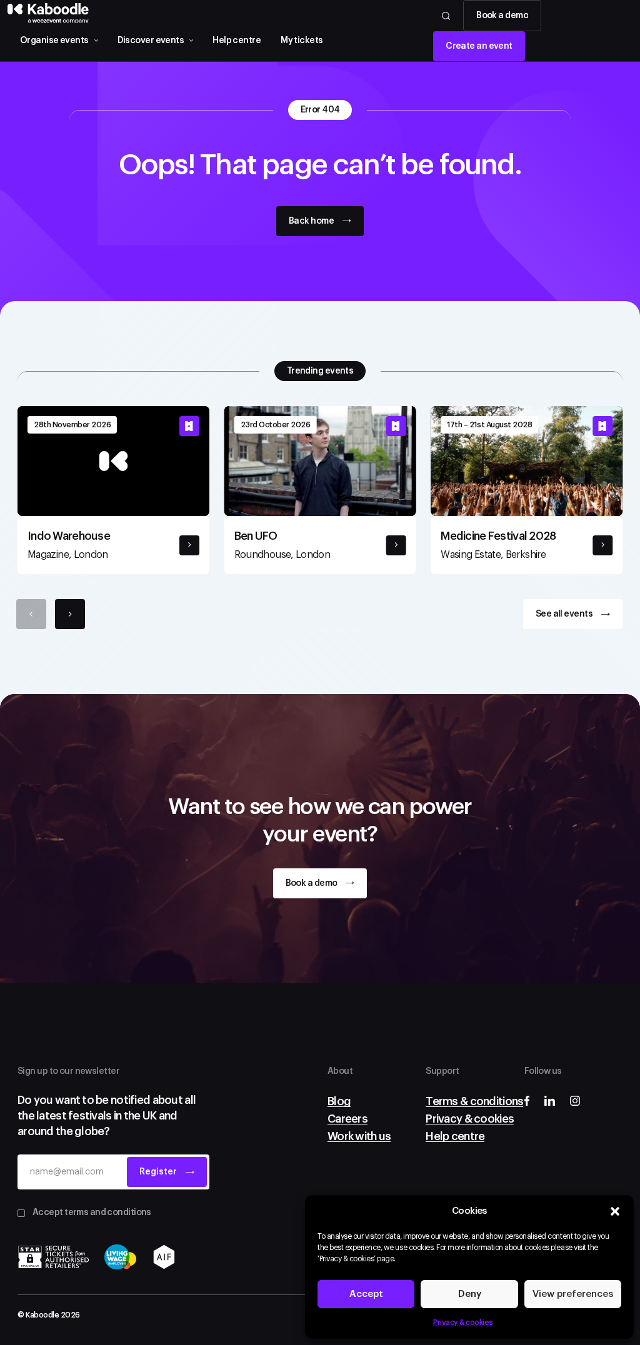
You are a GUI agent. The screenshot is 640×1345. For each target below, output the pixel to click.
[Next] (70, 614)
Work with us (359, 1136)
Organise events (54, 40)
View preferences (572, 1294)
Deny (469, 1294)
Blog (339, 1101)
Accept (366, 1294)
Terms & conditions (474, 1101)
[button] (615, 1211)
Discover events (151, 40)
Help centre (236, 40)
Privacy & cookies (463, 1322)
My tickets (301, 40)
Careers (348, 1118)
